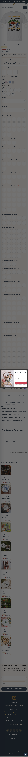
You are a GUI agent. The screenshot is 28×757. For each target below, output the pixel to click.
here (16, 384)
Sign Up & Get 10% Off (20, 382)
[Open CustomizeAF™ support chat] (25, 754)
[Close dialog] (26, 370)
